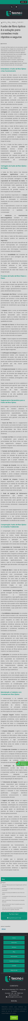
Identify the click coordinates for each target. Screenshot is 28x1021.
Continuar (14, 1017)
